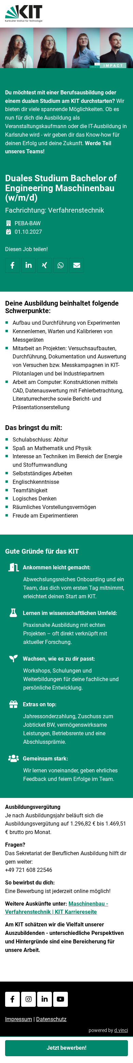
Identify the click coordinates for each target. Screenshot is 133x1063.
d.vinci (121, 1030)
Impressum (18, 1019)
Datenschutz (51, 1019)
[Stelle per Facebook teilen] (12, 265)
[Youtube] (60, 999)
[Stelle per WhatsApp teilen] (60, 265)
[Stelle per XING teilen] (44, 265)
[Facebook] (12, 999)
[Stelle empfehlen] (76, 265)
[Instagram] (28, 999)
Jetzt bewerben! (66, 1048)
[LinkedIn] (44, 999)
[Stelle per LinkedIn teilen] (28, 265)
